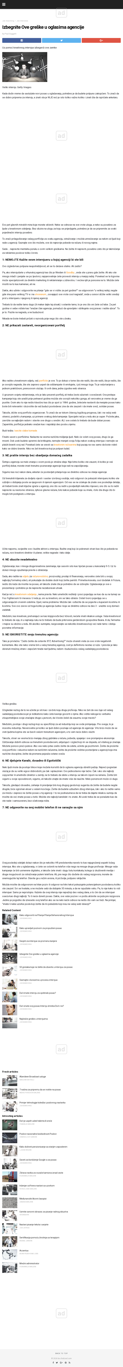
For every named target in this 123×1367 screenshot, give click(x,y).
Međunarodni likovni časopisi (33, 1198)
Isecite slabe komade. (26, 430)
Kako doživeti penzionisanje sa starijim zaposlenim (43, 1147)
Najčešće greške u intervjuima (34, 1019)
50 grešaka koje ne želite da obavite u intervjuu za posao (46, 967)
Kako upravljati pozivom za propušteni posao (41, 928)
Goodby (70, 272)
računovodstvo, (40, 576)
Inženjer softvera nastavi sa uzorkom (37, 1185)
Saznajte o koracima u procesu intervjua (38, 980)
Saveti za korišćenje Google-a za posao (38, 1160)
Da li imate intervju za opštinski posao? (38, 993)
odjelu (25, 576)
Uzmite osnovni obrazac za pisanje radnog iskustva (44, 1212)
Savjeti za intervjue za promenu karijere (38, 941)
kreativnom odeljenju (26, 594)
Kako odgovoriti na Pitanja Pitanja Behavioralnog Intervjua (47, 915)
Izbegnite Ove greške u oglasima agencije (39, 954)
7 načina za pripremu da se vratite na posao (40, 1089)
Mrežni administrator (29, 1263)
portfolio (43, 380)
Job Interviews (22, 21)
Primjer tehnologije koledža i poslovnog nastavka (42, 1102)
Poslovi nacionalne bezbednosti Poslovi (38, 1134)
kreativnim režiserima (65, 444)
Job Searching (8, 21)
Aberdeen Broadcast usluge (33, 1076)
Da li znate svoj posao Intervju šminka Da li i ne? (42, 1006)
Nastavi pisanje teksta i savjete (34, 1224)
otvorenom (40, 294)
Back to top (61, 1353)
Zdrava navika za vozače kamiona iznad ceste (41, 1173)
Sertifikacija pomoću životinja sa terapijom (39, 1237)
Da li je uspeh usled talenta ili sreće (36, 1121)
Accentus (24, 1250)
